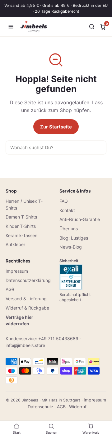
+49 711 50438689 (58, 338)
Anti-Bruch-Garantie (79, 219)
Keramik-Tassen (21, 235)
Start (17, 433)
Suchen (51, 433)
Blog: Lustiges (73, 238)
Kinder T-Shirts (21, 226)
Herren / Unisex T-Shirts (24, 204)
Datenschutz (41, 406)
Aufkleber (15, 244)
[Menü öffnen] (11, 26)
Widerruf (77, 406)
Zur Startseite (56, 127)
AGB (10, 289)
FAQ (63, 201)
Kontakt (67, 210)
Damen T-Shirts (21, 216)
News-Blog (70, 246)
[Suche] (91, 26)
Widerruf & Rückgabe (27, 307)
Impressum (17, 271)
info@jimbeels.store (25, 345)
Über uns (68, 228)
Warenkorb (91, 433)
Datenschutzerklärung (28, 280)
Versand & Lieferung (26, 298)
